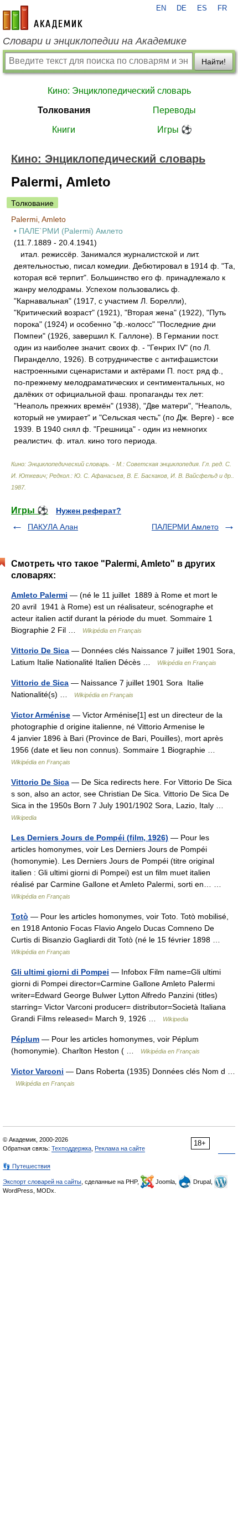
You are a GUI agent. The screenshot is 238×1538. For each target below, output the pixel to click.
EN (161, 8)
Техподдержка (71, 1148)
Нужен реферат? (88, 510)
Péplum (25, 1039)
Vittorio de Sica (40, 682)
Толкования (64, 110)
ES (202, 8)
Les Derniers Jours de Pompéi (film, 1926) (89, 837)
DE (182, 8)
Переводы (174, 110)
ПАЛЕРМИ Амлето (185, 526)
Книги (63, 129)
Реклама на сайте (120, 1148)
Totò (19, 916)
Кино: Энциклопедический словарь (119, 90)
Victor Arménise (40, 714)
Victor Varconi (37, 1071)
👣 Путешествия (26, 1166)
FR (222, 8)
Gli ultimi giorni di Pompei (60, 971)
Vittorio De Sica (40, 650)
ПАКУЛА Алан (53, 526)
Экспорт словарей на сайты (42, 1181)
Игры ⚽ (174, 129)
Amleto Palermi (39, 595)
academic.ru (42, 18)
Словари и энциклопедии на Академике (95, 41)
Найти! (213, 61)
